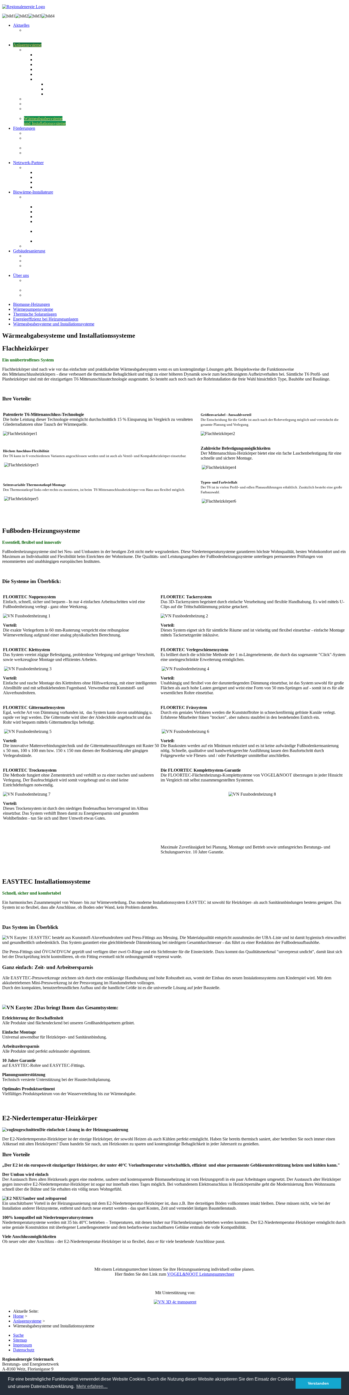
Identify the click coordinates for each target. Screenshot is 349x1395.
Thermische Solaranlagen (35, 314)
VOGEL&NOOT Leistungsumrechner (200, 1274)
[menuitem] (21, 25)
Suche (18, 1335)
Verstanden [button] (318, 1383)
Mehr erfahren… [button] (92, 1386)
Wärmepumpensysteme (33, 309)
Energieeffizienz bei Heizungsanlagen (45, 319)
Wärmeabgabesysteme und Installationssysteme (53, 324)
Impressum (22, 1345)
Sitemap (20, 1340)
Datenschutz (23, 1350)
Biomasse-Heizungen (31, 304)
